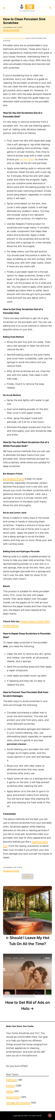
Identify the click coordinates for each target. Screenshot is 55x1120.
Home (5, 38)
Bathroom (11, 1079)
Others (10, 1091)
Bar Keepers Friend (13, 478)
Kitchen (10, 1085)
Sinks (27, 876)
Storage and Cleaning (11, 30)
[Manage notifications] (50, 1115)
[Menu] (4, 7)
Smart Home (13, 1097)
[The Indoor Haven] (27, 8)
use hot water (27, 159)
